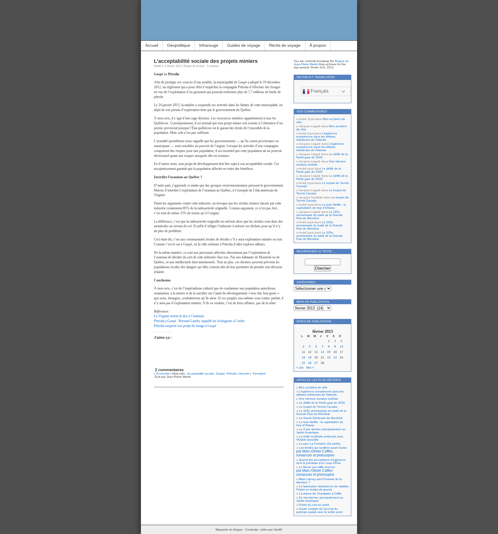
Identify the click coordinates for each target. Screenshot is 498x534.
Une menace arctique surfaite (318, 398)
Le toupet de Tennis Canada (318, 406)
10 (341, 346)
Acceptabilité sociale (200, 373)
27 (316, 362)
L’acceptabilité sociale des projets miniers (206, 61)
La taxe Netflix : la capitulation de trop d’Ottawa (321, 206)
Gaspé (220, 373)
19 (310, 357)
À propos (318, 45)
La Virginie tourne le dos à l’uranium (179, 316)
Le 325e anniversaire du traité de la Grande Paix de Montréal (319, 215)
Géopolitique (178, 45)
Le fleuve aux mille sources (315, 470)
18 (303, 357)
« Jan (300, 367)
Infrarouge (208, 45)
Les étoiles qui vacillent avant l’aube (321, 451)
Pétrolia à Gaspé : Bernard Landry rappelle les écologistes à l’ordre (199, 321)
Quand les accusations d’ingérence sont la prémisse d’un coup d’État (321, 461)
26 (310, 362)
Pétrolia (232, 373)
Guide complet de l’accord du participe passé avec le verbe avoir (319, 510)
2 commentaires (169, 370)
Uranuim (243, 373)
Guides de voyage (243, 45)
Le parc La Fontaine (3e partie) (319, 443)
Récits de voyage (285, 45)
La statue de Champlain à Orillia (320, 493)
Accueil (151, 45)
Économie (163, 373)
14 (322, 352)
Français (319, 91)
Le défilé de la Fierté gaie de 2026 (322, 156)
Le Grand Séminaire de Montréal (320, 418)
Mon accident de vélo (313, 387)
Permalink (259, 373)
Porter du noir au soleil (314, 504)
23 (335, 357)
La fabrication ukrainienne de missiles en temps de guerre (322, 488)
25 (303, 362)
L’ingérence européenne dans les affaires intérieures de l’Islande (316, 136)
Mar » (310, 367)
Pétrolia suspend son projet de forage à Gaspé (185, 326)
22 (329, 357)
